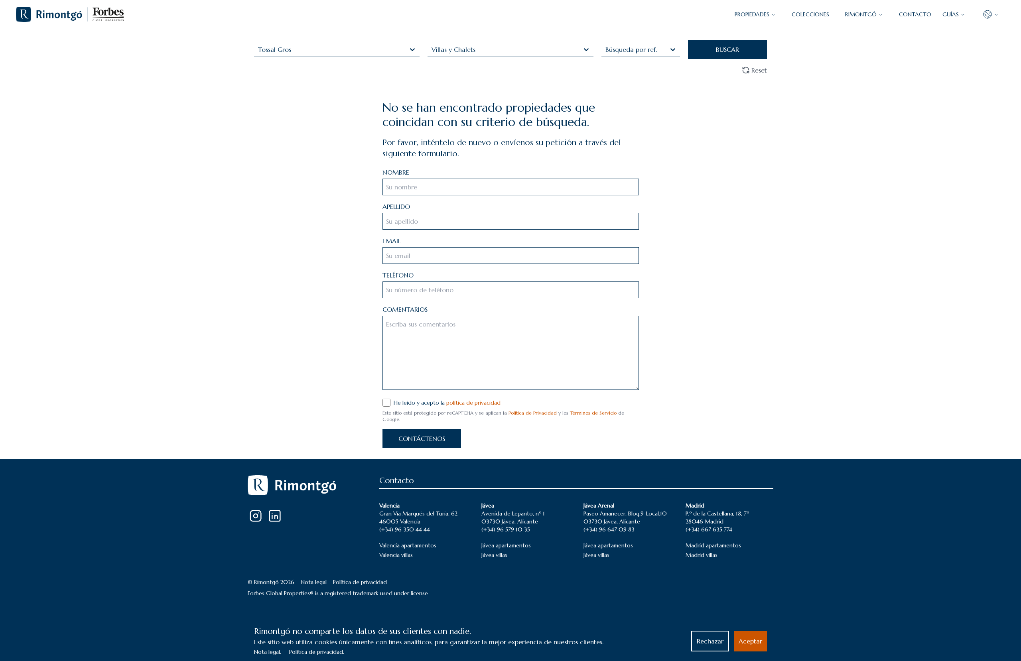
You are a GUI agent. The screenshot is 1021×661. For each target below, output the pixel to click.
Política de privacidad (360, 582)
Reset (759, 70)
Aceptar (750, 641)
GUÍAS (950, 14)
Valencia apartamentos (407, 545)
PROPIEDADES (752, 14)
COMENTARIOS (405, 309)
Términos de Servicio (593, 413)
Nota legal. (267, 651)
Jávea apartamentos (506, 545)
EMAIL (391, 241)
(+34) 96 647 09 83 (609, 529)
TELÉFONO (398, 275)
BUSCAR (727, 49)
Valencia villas (396, 555)
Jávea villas (494, 555)
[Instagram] (256, 516)
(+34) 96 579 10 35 (505, 529)
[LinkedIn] (275, 516)
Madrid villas (701, 555)
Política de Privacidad (533, 413)
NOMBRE (395, 172)
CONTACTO (915, 14)
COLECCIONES (810, 14)
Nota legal (314, 582)
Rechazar (710, 641)
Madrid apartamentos (713, 545)
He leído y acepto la (447, 402)
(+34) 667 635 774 (709, 529)
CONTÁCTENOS (421, 439)
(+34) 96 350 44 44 (404, 529)
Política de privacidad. (316, 651)
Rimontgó (861, 14)
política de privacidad (473, 402)
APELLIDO (396, 206)
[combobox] (259, 49)
